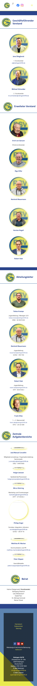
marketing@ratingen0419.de (18, 495)
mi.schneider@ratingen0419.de (18, 96)
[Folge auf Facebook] (14, 643)
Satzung (18, 628)
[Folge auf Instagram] (18, 643)
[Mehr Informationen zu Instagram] (22, 5)
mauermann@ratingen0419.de (18, 352)
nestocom (18, 649)
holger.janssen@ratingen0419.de (18, 479)
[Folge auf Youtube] (22, 643)
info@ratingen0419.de (18, 670)
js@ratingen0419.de (18, 63)
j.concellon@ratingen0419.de (18, 461)
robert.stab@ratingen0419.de (18, 387)
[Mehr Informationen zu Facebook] (18, 5)
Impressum (18, 624)
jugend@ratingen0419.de (18, 675)
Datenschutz (18, 626)
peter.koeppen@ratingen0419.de (18, 566)
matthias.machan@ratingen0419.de (18, 550)
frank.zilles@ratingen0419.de (18, 422)
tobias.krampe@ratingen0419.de (18, 318)
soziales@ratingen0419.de (18, 529)
